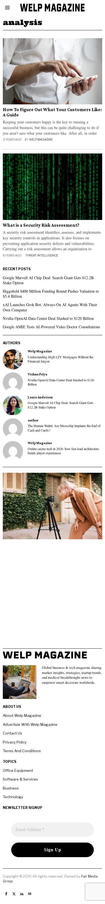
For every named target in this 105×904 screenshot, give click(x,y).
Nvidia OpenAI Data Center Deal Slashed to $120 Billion (48, 318)
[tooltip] (13, 359)
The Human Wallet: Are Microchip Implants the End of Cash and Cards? (64, 428)
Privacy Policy (15, 742)
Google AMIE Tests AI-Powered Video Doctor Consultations (51, 326)
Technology (13, 797)
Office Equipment (18, 770)
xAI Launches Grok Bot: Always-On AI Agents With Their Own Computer (50, 307)
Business (11, 788)
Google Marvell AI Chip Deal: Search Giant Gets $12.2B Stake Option (48, 280)
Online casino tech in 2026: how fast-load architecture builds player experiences (63, 451)
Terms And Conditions (22, 751)
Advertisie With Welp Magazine (30, 724)
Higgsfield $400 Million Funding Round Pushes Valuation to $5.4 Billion (51, 293)
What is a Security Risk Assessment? (41, 225)
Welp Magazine (41, 139)
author (33, 420)
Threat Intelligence (41, 255)
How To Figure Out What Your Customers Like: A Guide (52, 112)
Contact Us (12, 733)
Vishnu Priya (37, 374)
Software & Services (20, 779)
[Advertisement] (52, 595)
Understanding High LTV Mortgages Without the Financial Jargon (60, 359)
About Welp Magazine (22, 715)
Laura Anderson (40, 397)
